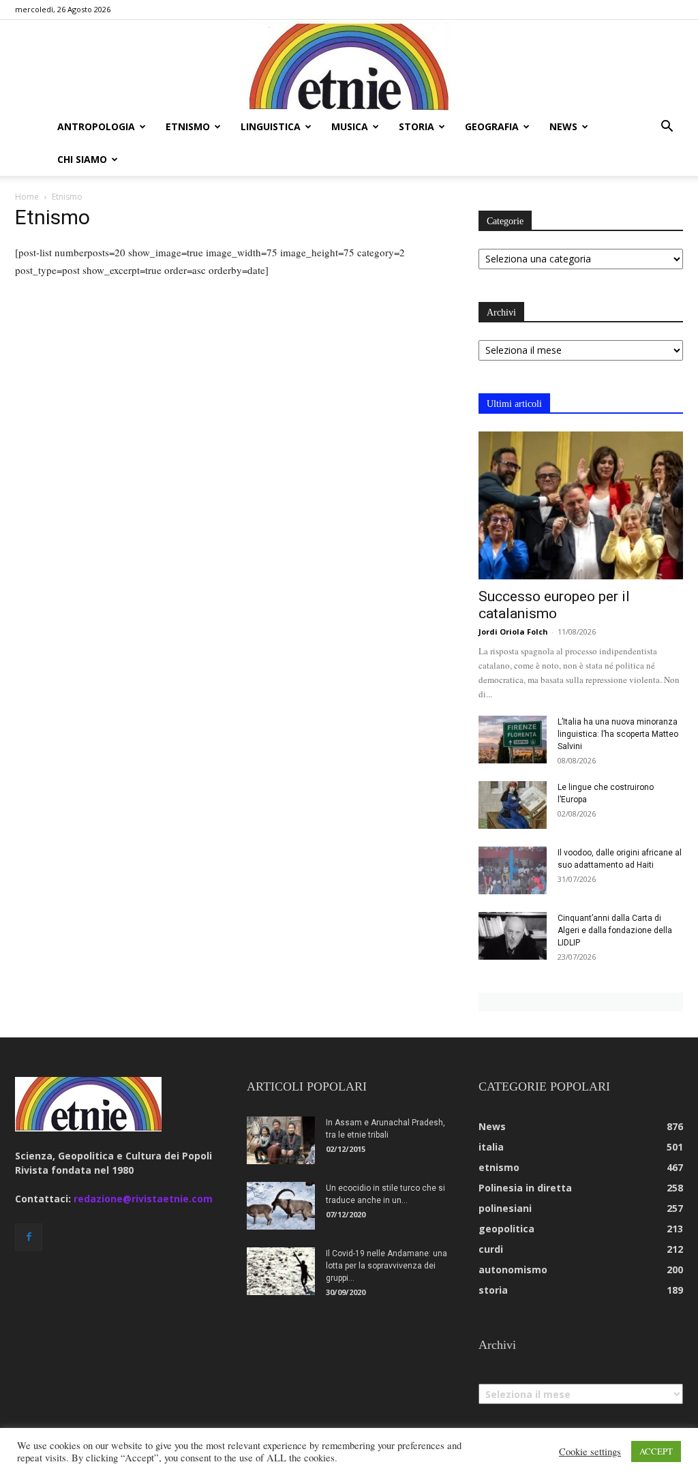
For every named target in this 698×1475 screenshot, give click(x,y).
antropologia (96, 126)
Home (27, 196)
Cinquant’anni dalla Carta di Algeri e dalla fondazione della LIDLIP (615, 930)
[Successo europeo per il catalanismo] (581, 505)
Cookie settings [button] (590, 1452)
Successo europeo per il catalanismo (554, 605)
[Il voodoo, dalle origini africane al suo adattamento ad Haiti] (513, 870)
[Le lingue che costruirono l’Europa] (513, 805)
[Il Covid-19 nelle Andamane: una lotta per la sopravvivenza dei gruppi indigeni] (281, 1271)
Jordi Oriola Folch (513, 631)
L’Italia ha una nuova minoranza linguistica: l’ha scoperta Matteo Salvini (618, 734)
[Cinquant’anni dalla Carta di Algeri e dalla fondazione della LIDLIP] (513, 936)
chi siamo (82, 159)
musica (349, 126)
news (563, 126)
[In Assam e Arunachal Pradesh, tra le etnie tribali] (281, 1140)
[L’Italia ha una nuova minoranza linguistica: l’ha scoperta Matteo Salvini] (513, 739)
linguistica (271, 126)
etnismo (188, 126)
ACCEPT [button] (656, 1451)
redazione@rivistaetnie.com (143, 1198)
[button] (666, 127)
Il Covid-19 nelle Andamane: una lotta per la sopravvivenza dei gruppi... (386, 1266)
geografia (492, 126)
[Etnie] (349, 65)
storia (416, 126)
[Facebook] (28, 1237)
